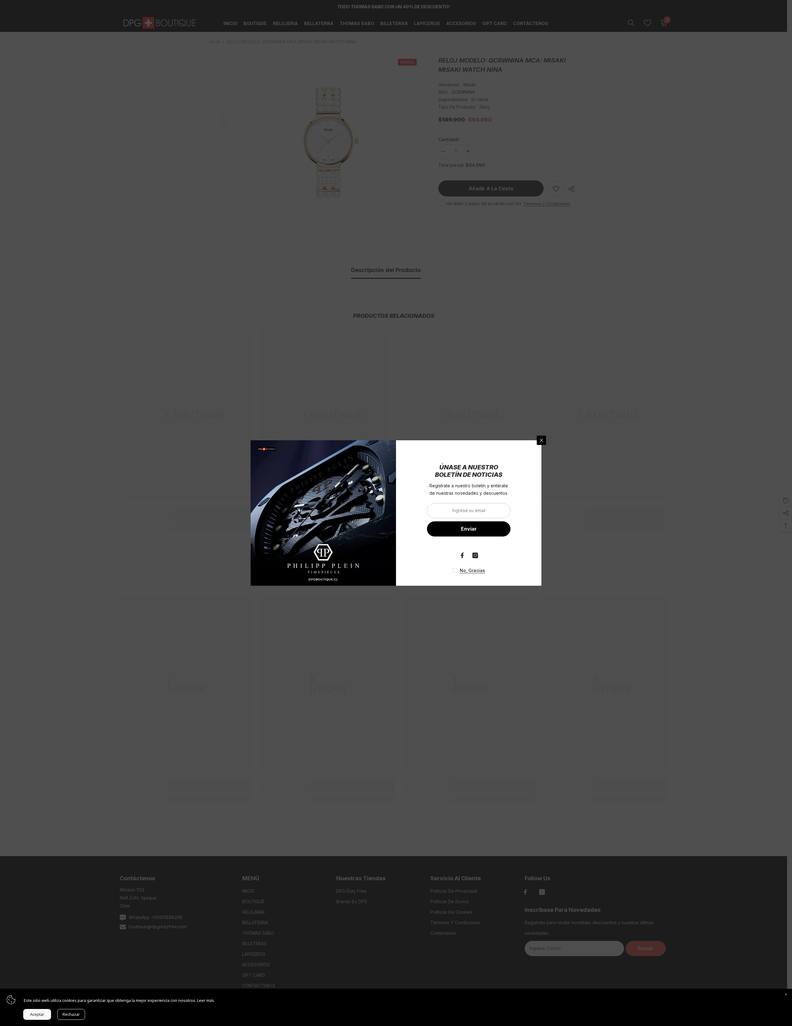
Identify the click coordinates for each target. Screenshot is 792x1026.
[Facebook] (462, 555)
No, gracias (472, 570)
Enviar (469, 529)
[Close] (786, 995)
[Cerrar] (541, 440)
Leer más (205, 1000)
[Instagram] (475, 555)
